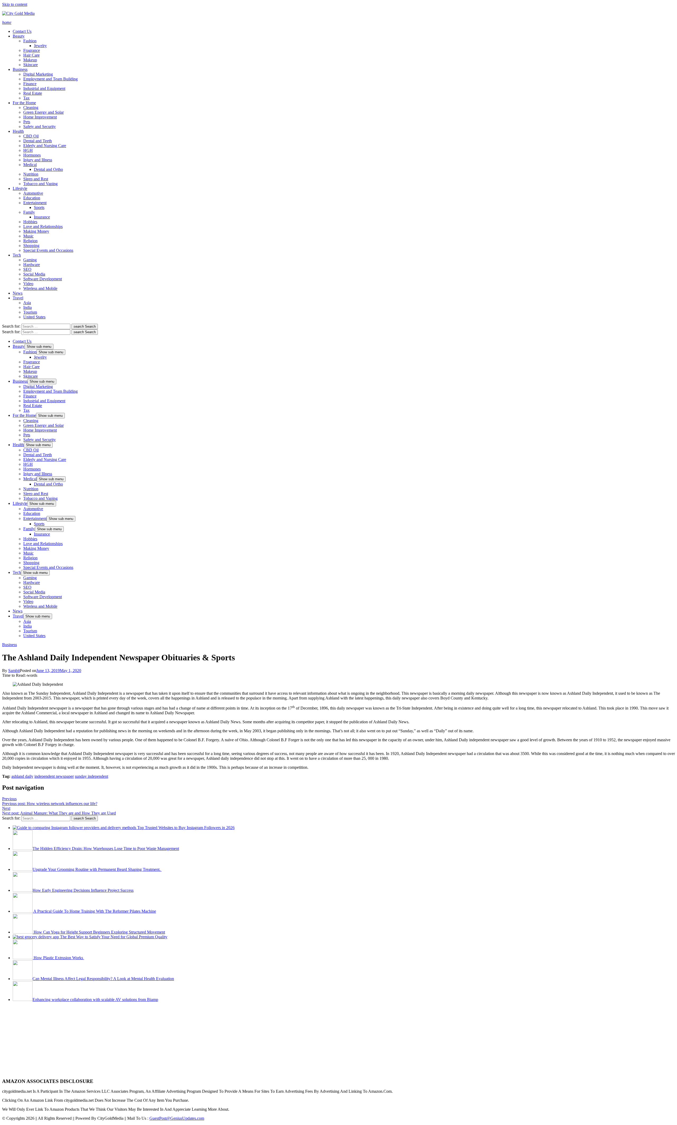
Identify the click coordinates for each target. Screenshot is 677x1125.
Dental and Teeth (37, 141)
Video (28, 283)
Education (31, 198)
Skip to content (14, 4)
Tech (17, 255)
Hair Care (31, 55)
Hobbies (30, 221)
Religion (30, 241)
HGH (28, 150)
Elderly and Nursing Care (44, 145)
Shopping (31, 245)
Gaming (30, 260)
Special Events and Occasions (48, 250)
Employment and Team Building (50, 79)
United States (34, 317)
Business (20, 69)
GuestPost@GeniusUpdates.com (176, 1118)
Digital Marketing (38, 74)
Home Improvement (40, 117)
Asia (27, 302)
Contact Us (22, 31)
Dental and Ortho (48, 169)
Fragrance (31, 50)
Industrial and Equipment (44, 88)
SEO (27, 269)
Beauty (19, 36)
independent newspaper (54, 776)
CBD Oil (31, 136)
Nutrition (30, 174)
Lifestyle (20, 188)
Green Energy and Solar (43, 112)
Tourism (30, 312)
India (27, 307)
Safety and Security (39, 126)
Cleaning (30, 107)
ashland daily (22, 776)
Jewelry (40, 45)
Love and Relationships (43, 226)
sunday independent (91, 776)
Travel (18, 298)
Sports (39, 207)
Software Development (42, 279)
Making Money (36, 231)
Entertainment (35, 202)
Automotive (33, 193)
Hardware (31, 264)
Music (28, 236)
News (17, 293)
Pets (26, 122)
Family (29, 212)
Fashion (29, 41)
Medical (30, 164)
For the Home (24, 102)
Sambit (14, 670)
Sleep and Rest (35, 179)
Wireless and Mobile (40, 288)
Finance (29, 83)
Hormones (32, 155)
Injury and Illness (37, 160)
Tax (26, 98)
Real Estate (32, 93)
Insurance (42, 217)
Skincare (30, 64)
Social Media (34, 274)
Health (18, 131)
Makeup (30, 60)
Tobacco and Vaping (40, 183)
